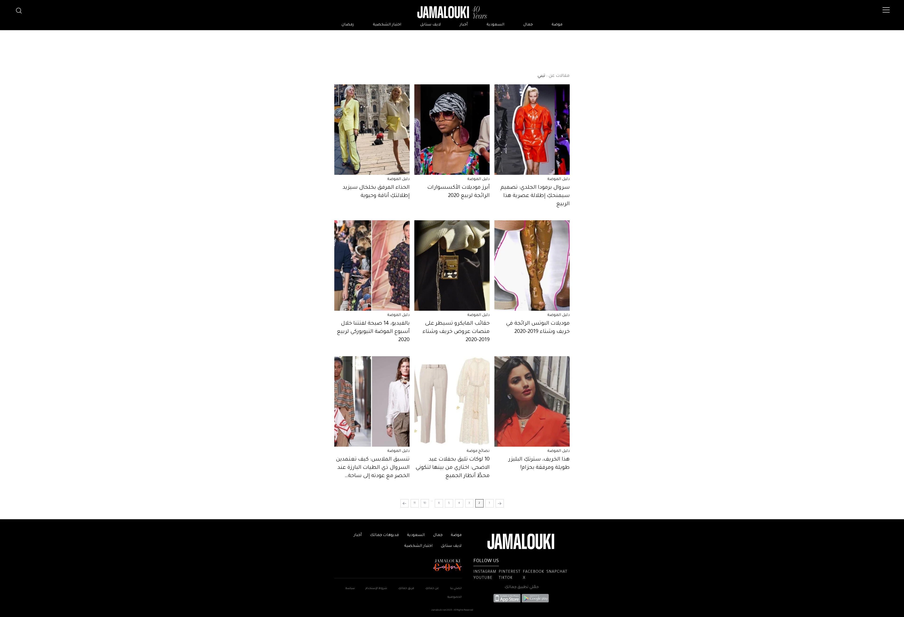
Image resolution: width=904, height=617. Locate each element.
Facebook (533, 572)
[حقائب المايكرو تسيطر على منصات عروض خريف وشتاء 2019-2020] (452, 265)
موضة (557, 25)
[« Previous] (500, 503)
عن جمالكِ (432, 588)
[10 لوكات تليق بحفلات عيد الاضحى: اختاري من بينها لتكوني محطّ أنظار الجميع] (452, 401)
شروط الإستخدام (376, 588)
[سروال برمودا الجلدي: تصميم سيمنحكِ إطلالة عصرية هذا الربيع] (532, 129)
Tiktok (506, 578)
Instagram (484, 572)
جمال (528, 25)
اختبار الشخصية (387, 25)
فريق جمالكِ (406, 588)
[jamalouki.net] (452, 12)
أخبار (464, 25)
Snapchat (556, 572)
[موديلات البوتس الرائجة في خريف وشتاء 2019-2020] (532, 265)
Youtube (482, 578)
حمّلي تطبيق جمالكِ (521, 587)
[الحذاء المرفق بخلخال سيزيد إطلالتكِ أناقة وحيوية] (372, 129)
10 (425, 503)
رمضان (348, 25)
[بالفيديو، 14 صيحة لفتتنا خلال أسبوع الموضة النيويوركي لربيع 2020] (372, 265)
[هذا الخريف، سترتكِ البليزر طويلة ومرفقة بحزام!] (532, 401)
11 (415, 503)
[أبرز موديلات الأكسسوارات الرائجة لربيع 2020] (452, 129)
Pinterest (510, 572)
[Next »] (404, 503)
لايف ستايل (430, 25)
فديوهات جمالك (384, 535)
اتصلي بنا (456, 588)
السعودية (495, 25)
